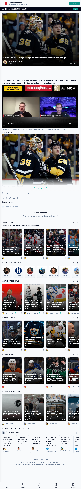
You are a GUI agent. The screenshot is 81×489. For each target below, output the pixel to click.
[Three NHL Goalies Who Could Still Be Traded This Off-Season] (56, 297)
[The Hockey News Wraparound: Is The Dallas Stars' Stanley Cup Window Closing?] (56, 370)
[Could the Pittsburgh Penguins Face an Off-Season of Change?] (40, 39)
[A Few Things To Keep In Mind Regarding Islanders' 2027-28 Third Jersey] (34, 334)
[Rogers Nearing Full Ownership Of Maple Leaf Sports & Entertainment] (56, 407)
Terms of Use (50, 464)
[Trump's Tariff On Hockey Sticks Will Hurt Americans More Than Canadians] (34, 407)
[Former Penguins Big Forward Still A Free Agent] (56, 334)
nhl (4, 193)
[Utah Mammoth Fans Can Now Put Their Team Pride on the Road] (12, 334)
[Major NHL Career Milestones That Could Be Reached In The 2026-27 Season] (34, 297)
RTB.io (59, 462)
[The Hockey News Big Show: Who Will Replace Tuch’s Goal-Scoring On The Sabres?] (34, 370)
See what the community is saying (16, 428)
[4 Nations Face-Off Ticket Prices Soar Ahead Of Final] (12, 242)
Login (75, 9)
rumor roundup (24, 193)
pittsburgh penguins (12, 193)
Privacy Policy (61, 464)
